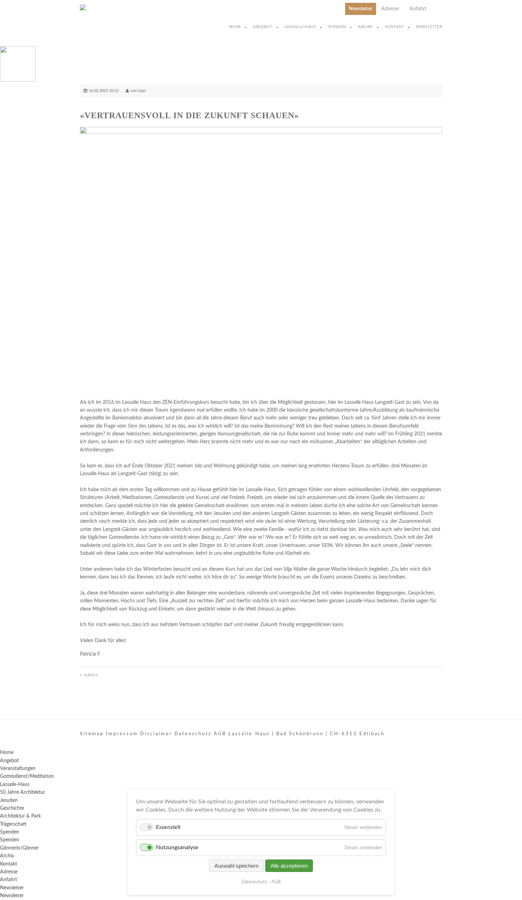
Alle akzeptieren (289, 866)
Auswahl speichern (236, 866)
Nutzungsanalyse (177, 847)
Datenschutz (254, 882)
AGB (276, 882)
